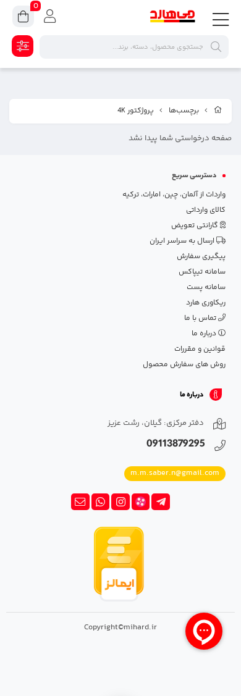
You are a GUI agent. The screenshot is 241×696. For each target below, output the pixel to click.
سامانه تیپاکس (202, 272)
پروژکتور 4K (135, 111)
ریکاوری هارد (206, 303)
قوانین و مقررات (200, 349)
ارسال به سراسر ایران (183, 241)
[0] (23, 18)
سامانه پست (206, 287)
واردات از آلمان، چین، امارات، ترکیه (174, 195)
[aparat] (141, 502)
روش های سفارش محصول (184, 365)
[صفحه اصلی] (218, 111)
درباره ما (205, 334)
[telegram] (160, 502)
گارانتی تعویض (195, 226)
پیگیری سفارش (201, 256)
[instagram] (120, 502)
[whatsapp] (101, 502)
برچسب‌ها (184, 111)
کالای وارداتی (206, 210)
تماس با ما (201, 318)
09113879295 (175, 445)
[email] (80, 502)
